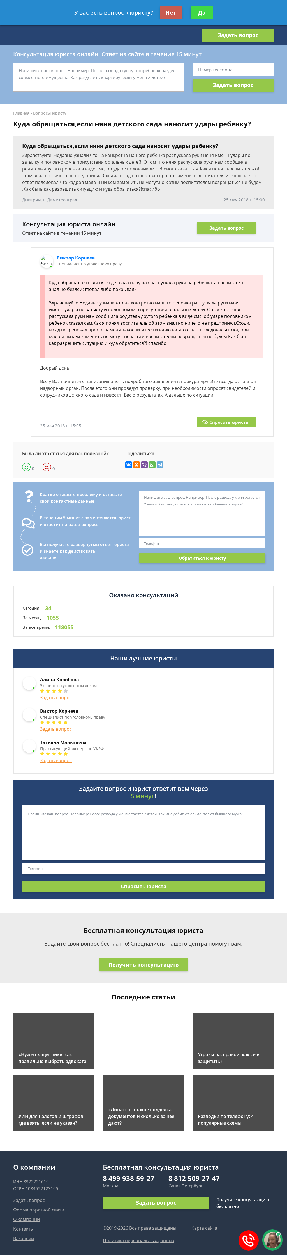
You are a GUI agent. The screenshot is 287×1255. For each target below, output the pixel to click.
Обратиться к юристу (202, 558)
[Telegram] (160, 464)
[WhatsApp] (152, 464)
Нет (171, 12)
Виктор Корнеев (76, 258)
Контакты (23, 1229)
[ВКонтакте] (128, 464)
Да (201, 12)
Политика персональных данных (138, 1240)
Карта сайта (204, 1228)
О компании (26, 1219)
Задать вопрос (238, 35)
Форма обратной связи (38, 1210)
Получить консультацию (143, 965)
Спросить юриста (228, 422)
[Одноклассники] (136, 464)
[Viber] (144, 464)
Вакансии (23, 1238)
